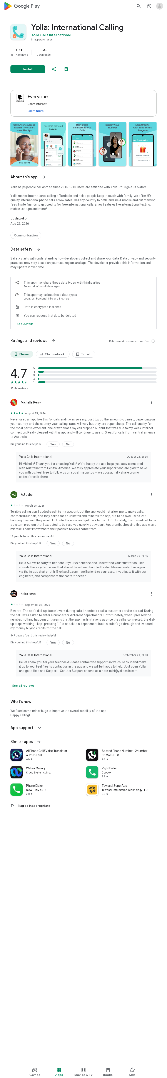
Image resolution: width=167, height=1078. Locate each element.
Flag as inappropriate (30, 806)
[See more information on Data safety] (38, 249)
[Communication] (25, 235)
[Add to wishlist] (66, 69)
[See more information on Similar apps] (39, 742)
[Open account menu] (159, 6)
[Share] (54, 69)
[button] (24, 144)
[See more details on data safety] (25, 324)
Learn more (35, 111)
